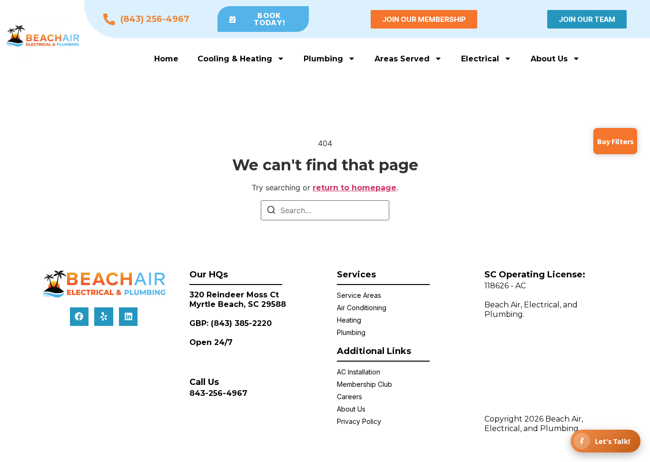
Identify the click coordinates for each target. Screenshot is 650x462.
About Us (549, 58)
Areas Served (402, 58)
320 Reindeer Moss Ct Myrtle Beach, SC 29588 (237, 299)
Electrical (480, 58)
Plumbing (323, 58)
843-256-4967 (218, 393)
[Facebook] (79, 316)
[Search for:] (325, 210)
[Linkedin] (128, 316)
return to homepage (354, 187)
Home (166, 58)
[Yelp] (103, 316)
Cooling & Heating (234, 58)
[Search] (271, 211)
